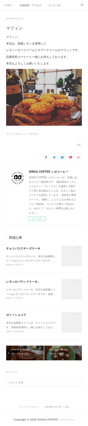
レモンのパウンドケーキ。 (23, 281)
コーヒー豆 (54, 5)
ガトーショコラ (16, 315)
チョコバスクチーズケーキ (23, 248)
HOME (7, 5)
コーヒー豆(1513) (30, 133)
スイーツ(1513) (13, 133)
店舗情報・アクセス (31, 5)
